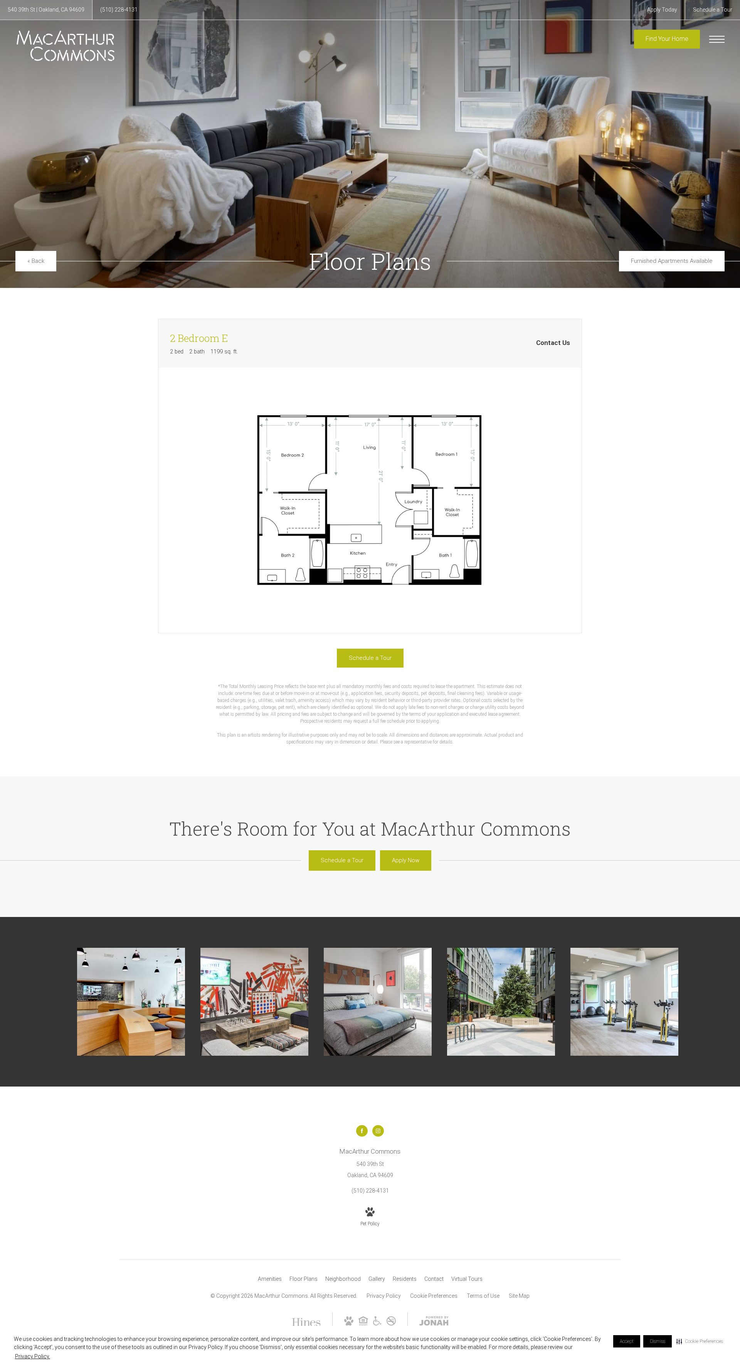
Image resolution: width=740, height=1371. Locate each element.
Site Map (519, 1296)
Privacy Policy (384, 1296)
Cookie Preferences (433, 1296)
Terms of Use (483, 1296)
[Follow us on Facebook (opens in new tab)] (362, 1131)
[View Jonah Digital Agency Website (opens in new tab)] (434, 1322)
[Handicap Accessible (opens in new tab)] (377, 1324)
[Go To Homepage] (65, 46)
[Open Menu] (717, 39)
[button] (700, 1341)
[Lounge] (131, 1002)
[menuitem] (270, 1279)
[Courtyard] (501, 1002)
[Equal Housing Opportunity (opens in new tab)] (363, 1324)
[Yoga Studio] (624, 1002)
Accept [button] (627, 1341)
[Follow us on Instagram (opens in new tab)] (378, 1131)
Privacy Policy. (32, 1356)
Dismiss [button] (657, 1341)
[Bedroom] (378, 1002)
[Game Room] (254, 1002)
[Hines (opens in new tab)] (306, 1324)
